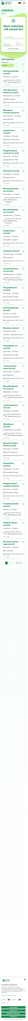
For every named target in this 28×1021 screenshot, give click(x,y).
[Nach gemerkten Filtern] (23, 64)
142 (17, 563)
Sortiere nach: (5, 62)
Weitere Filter (15, 48)
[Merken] (23, 71)
